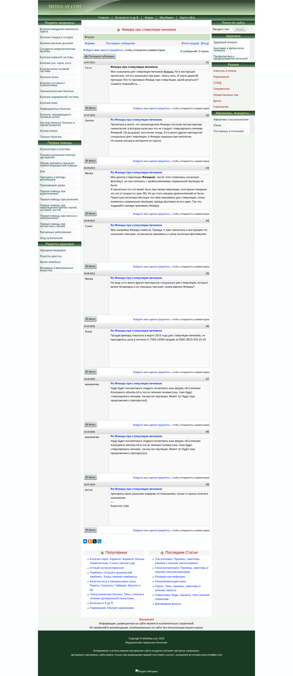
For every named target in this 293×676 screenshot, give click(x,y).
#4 (207, 220)
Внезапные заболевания (55, 232)
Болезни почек (49, 77)
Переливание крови (52, 185)
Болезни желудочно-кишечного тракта (59, 30)
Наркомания (221, 76)
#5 (207, 273)
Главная (103, 17)
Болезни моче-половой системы (54, 70)
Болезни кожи (48, 102)
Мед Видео (166, 17)
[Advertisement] (233, 190)
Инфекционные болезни (55, 108)
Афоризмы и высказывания (231, 119)
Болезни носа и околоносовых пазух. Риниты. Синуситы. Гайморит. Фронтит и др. (115, 585)
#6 (207, 326)
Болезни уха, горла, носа (55, 63)
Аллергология (48, 130)
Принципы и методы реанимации (52, 178)
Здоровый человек (225, 42)
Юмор (217, 125)
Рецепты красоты (51, 256)
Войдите (88, 50)
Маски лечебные (50, 262)
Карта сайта (187, 17)
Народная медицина (53, 250)
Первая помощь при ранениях (59, 199)
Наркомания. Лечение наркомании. (112, 607)
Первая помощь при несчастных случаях (52, 225)
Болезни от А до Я (126, 17)
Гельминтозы (221, 88)
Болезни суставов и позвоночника (52, 84)
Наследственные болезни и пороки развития (57, 124)
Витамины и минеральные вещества (56, 269)
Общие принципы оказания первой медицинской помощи (58, 164)
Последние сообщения (120, 43)
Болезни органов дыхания (56, 43)
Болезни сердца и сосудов (56, 37)
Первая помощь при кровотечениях (52, 192)
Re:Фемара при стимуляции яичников (136, 119)
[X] (95, 541)
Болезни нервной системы (56, 57)
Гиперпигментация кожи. (170, 581)
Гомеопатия (220, 106)
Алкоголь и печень (224, 70)
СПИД (217, 82)
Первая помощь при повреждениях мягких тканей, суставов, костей (58, 207)
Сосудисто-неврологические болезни (58, 50)
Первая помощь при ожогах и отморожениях (58, 217)
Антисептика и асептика (55, 149)
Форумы (90, 43)
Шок (42, 171)
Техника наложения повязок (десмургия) (57, 156)
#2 (207, 115)
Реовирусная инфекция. (170, 576)
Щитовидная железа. (168, 603)
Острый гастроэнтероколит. (107, 567)
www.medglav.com (211, 654)
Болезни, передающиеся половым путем (55, 116)
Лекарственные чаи (225, 95)
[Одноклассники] (90, 541)
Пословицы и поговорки (228, 131)
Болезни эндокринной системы (59, 97)
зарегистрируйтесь (111, 50)
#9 (207, 484)
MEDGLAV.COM (65, 6)
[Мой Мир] (99, 541)
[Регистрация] (190, 43)
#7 (207, 379)
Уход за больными (51, 238)
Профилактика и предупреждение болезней (230, 57)
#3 (207, 168)
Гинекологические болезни (57, 91)
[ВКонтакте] (85, 541)
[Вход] (205, 43)
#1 (207, 62)
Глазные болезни (51, 136)
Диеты (217, 100)
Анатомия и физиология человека (228, 49)
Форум (149, 17)
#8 (207, 431)
